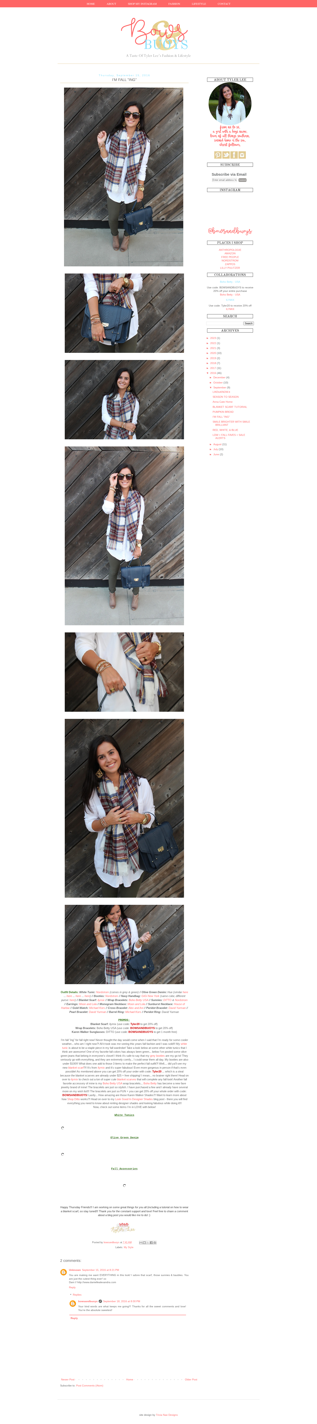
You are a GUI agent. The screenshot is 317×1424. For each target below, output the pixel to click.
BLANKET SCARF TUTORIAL (230, 406)
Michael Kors (97, 1007)
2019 (213, 358)
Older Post (191, 1379)
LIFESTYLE (199, 3)
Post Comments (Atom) (89, 1385)
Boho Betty (150, 1083)
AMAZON (230, 253)
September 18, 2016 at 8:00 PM (121, 1301)
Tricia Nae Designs (167, 1414)
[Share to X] (148, 1242)
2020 (213, 353)
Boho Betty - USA (230, 294)
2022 (213, 343)
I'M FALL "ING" (221, 416)
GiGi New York (150, 996)
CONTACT (224, 3)
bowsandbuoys (88, 1301)
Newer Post (67, 1379)
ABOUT (111, 3)
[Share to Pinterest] (155, 1242)
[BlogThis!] (144, 1242)
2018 (213, 363)
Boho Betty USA (138, 1000)
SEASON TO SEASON (226, 396)
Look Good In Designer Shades (134, 1099)
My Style (128, 1247)
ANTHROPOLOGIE (230, 249)
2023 (213, 338)
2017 (213, 368)
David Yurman (177, 1007)
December (219, 377)
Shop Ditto (73, 1099)
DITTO (167, 1000)
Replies (77, 1294)
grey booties (157, 1055)
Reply (72, 1287)
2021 (213, 348)
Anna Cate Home (223, 401)
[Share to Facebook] (151, 1242)
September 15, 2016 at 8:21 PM (100, 1269)
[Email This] (141, 1242)
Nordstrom (102, 992)
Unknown (75, 1269)
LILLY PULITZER (230, 267)
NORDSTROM (230, 260)
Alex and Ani (135, 1007)
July (216, 449)
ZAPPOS (230, 264)
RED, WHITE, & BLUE (225, 430)
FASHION (174, 3)
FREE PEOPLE (230, 257)
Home (129, 1379)
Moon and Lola (88, 1004)
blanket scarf (76, 1067)
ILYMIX (230, 309)
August (217, 444)
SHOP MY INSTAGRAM (142, 3)
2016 (213, 373)
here (185, 992)
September (220, 387)
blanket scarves (126, 1079)
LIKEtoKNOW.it (221, 391)
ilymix (101, 1000)
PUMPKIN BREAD (223, 411)
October (218, 382)
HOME (91, 3)
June (216, 454)
